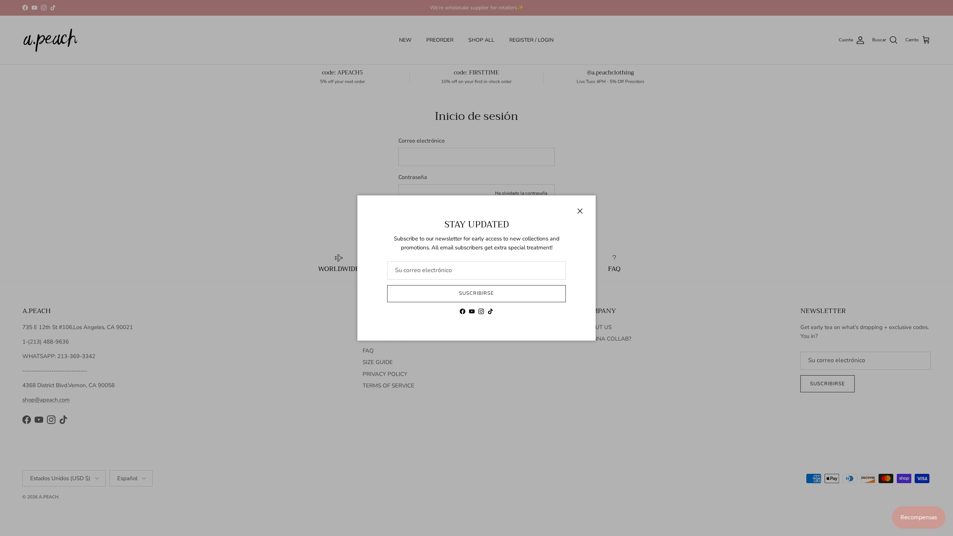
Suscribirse (476, 293)
